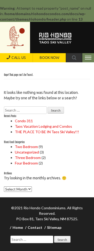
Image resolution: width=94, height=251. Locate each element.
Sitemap (54, 227)
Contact (35, 227)
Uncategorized (27, 152)
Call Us (18, 58)
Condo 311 (24, 121)
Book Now (49, 58)
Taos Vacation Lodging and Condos (43, 126)
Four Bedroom (26, 163)
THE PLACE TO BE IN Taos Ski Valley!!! (47, 132)
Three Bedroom (28, 157)
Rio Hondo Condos (15, 37)
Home (18, 227)
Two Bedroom (26, 146)
